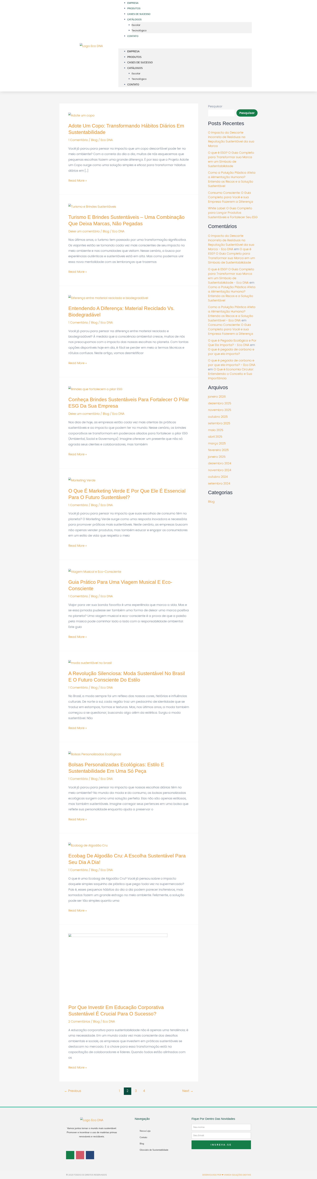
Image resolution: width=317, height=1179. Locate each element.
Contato (132, 36)
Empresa (133, 51)
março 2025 (217, 443)
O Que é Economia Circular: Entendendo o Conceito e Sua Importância (231, 373)
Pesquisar (215, 106)
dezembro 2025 (219, 403)
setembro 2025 (219, 423)
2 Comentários (79, 1021)
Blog (94, 140)
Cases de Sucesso (140, 62)
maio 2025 (215, 430)
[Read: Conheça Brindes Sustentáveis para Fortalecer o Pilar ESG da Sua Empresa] (95, 389)
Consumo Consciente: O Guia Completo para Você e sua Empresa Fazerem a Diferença (230, 197)
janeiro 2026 (217, 396)
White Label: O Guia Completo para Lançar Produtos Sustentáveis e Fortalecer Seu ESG (233, 212)
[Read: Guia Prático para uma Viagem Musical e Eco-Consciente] (94, 571)
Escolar (136, 25)
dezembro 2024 (219, 463)
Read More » (77, 180)
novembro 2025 (219, 410)
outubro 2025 (218, 417)
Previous (72, 1091)
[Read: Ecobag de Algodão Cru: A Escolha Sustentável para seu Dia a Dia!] (87, 845)
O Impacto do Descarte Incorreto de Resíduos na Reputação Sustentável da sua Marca (231, 139)
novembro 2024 (219, 470)
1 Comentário (78, 140)
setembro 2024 (219, 483)
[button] (185, 45)
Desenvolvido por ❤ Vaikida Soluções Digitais (226, 1174)
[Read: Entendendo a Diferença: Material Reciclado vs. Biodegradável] (108, 297)
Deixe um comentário (84, 231)
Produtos (134, 57)
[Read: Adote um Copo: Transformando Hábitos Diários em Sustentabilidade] (81, 115)
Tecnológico (139, 30)
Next (187, 1091)
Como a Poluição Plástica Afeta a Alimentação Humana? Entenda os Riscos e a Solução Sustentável (231, 179)
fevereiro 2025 (218, 450)
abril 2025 (215, 436)
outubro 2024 (218, 477)
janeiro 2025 (217, 457)
